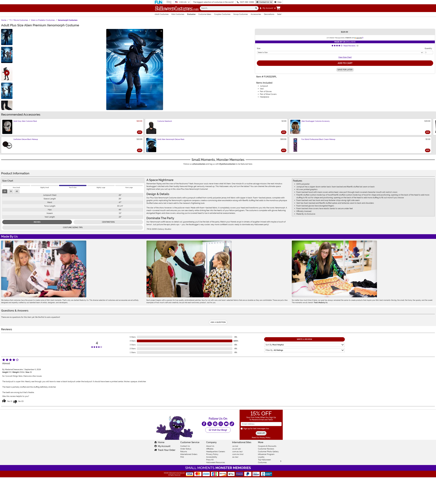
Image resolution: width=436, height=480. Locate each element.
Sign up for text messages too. (256, 428)
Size (258, 48)
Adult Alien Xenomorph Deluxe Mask (170, 139)
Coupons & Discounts (267, 446)
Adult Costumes (162, 14)
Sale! (279, 14)
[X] (209, 424)
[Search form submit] (256, 8)
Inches (37, 222)
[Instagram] (220, 424)
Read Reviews (349, 46)
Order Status (185, 449)
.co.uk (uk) (236, 449)
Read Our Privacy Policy (261, 438)
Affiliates (209, 449)
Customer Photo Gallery (268, 451)
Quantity (428, 48)
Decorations (269, 14)
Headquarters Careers (215, 451)
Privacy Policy (212, 454)
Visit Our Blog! (219, 430)
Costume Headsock (164, 121)
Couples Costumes (222, 14)
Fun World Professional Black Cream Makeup (318, 139)
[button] (268, 8)
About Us (210, 446)
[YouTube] (226, 424)
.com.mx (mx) (237, 454)
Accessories (256, 14)
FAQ (182, 457)
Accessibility (211, 457)
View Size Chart (345, 57)
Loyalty (261, 457)
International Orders (188, 454)
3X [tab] (11, 191)
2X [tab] (5, 191)
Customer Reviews (266, 449)
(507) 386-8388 (247, 2)
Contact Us (264, 2)
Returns (183, 451)
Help (279, 2)
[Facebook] (204, 424)
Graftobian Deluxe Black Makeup (25, 139)
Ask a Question (218, 322)
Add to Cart (345, 63)
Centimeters (108, 222)
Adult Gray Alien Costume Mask (25, 121)
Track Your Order (166, 450)
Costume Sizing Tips (73, 227)
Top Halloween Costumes (264, 461)
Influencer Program (266, 454)
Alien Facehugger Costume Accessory (315, 121)
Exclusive (191, 14)
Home (161, 442)
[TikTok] (232, 424)
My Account (164, 446)
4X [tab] (17, 191)
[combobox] (227, 8)
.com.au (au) (237, 451)
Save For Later (345, 70)
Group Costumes (240, 14)
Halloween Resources (215, 462)
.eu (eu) (235, 457)
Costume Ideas (204, 14)
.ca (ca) (235, 446)
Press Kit (210, 460)
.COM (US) (183, 2)
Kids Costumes (177, 14)
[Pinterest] (215, 424)
